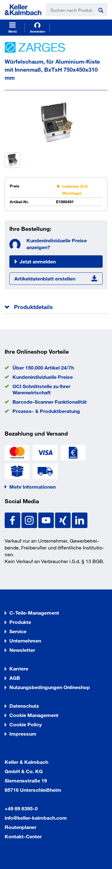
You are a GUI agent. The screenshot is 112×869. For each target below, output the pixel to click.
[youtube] (46, 519)
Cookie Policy (25, 724)
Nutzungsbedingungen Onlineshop (49, 687)
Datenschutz (24, 706)
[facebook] (13, 519)
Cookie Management (33, 715)
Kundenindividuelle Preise (42, 377)
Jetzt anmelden (38, 261)
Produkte (20, 622)
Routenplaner (20, 827)
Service (17, 631)
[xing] (63, 519)
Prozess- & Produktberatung (46, 411)
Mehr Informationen (32, 487)
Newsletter (22, 650)
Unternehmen (25, 640)
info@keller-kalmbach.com (36, 818)
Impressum (22, 734)
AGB (14, 678)
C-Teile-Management (34, 613)
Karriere (18, 668)
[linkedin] (79, 519)
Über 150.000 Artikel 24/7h (43, 367)
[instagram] (29, 519)
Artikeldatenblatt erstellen (44, 278)
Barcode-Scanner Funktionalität (49, 402)
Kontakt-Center (23, 836)
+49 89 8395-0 (21, 808)
